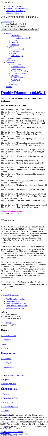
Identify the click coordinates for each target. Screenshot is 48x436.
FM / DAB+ (16, 36)
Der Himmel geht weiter (15, 299)
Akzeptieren (4, 433)
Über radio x (11, 62)
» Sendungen (6, 363)
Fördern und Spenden (19, 71)
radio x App (15, 42)
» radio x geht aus (8, 384)
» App (3, 344)
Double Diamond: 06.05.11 (23, 92)
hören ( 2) (16, 11)
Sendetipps (15, 51)
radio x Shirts (16, 69)
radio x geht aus (12, 60)
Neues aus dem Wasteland (16, 303)
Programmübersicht (18, 49)
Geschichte (15, 76)
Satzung (14, 84)
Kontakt (9, 87)
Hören (8, 33)
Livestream (15, 40)
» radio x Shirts (7, 402)
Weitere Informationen (8, 435)
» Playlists (5, 379)
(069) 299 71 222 (8, 323)
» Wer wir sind (6, 394)
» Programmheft (7, 367)
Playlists (14, 53)
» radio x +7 (5, 348)
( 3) (14, 13)
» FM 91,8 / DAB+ (8, 336)
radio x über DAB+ (23, 38)
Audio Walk (15, 80)
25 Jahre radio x (17, 78)
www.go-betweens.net (9, 295)
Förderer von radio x (19, 73)
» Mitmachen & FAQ (9, 398)
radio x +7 (15, 45)
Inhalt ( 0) (14, 6)
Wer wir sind (16, 64)
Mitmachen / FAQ (18, 67)
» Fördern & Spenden (9, 407)
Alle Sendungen (17, 56)
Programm (10, 47)
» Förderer (5, 411)
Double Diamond (12, 301)
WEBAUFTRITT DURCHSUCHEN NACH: (19, 17)
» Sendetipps (6, 359)
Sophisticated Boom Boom (16, 306)
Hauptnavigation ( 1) (18, 8)
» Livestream (6, 340)
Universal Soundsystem (15, 308)
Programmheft (16, 82)
